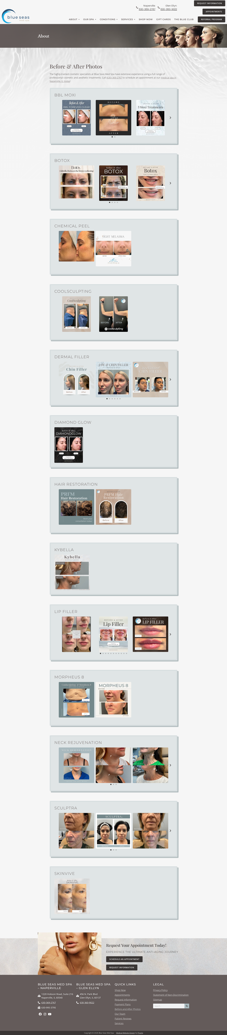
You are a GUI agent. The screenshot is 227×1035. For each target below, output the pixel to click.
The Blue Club (184, 19)
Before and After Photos (128, 1009)
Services (127, 19)
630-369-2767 (147, 9)
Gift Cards (163, 19)
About (73, 19)
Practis (140, 1033)
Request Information (126, 1000)
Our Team (120, 1014)
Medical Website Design (125, 1033)
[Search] (186, 1006)
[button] (170, 117)
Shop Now (146, 19)
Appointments (122, 995)
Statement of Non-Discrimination (171, 995)
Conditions (107, 19)
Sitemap (157, 1000)
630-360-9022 (168, 9)
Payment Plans (123, 1004)
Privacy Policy (160, 990)
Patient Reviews (123, 1018)
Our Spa (88, 19)
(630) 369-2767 (114, 77)
